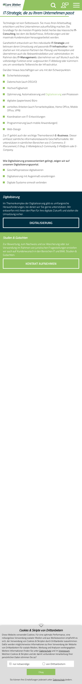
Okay (41, 672)
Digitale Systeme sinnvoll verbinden (27, 182)
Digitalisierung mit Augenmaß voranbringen (31, 176)
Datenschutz (45, 651)
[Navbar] (76, 5)
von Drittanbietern (55, 664)
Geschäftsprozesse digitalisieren (25, 170)
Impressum (64, 651)
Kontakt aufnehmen (41, 263)
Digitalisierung (53, 94)
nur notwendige (21, 664)
